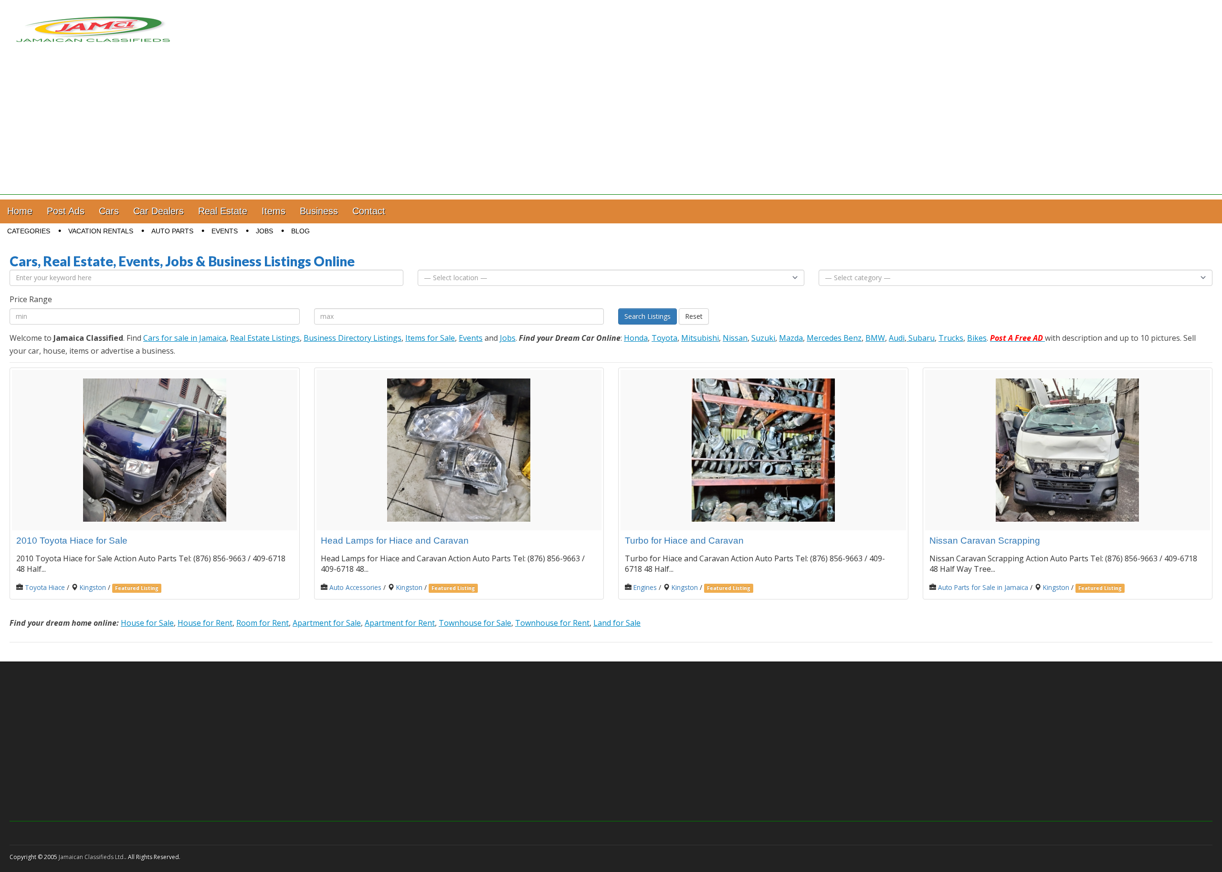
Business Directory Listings (352, 338)
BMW (875, 338)
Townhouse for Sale (475, 623)
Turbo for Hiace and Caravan (684, 541)
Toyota (664, 338)
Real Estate (222, 211)
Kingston (93, 587)
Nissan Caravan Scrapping (984, 541)
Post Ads (65, 211)
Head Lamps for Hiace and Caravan (395, 541)
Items (273, 211)
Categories (28, 231)
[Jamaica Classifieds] (93, 23)
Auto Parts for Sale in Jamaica (983, 587)
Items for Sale (430, 338)
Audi (897, 338)
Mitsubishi (700, 338)
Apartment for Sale (327, 623)
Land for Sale (617, 623)
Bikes (977, 338)
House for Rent (205, 623)
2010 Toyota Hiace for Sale (71, 541)
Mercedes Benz (834, 338)
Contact (368, 211)
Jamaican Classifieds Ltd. (92, 857)
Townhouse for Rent (552, 623)
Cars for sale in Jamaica (184, 338)
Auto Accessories (355, 587)
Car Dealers (158, 211)
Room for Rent (262, 623)
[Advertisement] (611, 128)
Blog (300, 231)
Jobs (264, 231)
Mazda (791, 338)
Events (224, 231)
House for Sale (147, 623)
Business (319, 211)
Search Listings (647, 316)
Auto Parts (172, 231)
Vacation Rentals (100, 231)
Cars (109, 211)
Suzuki (763, 338)
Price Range (31, 299)
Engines (645, 587)
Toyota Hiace (45, 587)
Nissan (735, 338)
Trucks (950, 338)
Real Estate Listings (265, 338)
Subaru (920, 338)
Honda (636, 338)
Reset (694, 316)
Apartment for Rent (400, 623)
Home (19, 211)
